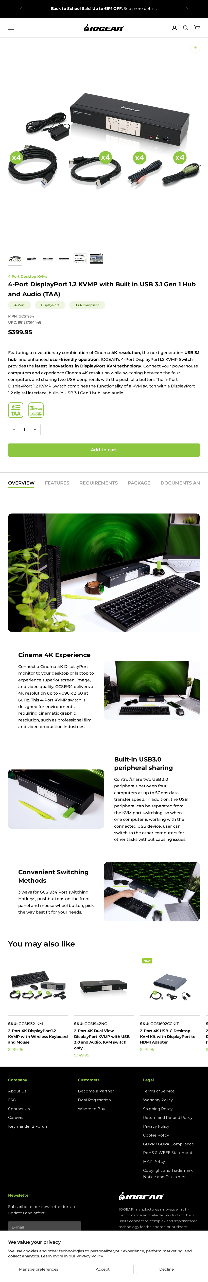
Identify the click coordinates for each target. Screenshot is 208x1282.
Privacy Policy (156, 1126)
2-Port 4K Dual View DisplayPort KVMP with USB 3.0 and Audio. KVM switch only (102, 1039)
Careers (15, 1117)
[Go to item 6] (96, 259)
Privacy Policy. (90, 1256)
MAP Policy (154, 1161)
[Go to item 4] (64, 259)
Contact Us (19, 1108)
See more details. (140, 8)
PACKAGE (139, 483)
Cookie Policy (156, 1135)
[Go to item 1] (15, 259)
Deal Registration (94, 1100)
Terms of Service (159, 1091)
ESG (12, 1100)
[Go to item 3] (48, 259)
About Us (17, 1091)
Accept (103, 1269)
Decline (166, 1269)
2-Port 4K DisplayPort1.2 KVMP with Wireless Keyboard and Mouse (38, 1036)
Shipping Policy (157, 1108)
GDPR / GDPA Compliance (168, 1144)
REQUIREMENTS (98, 483)
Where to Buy (91, 1108)
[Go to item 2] (31, 259)
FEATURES (57, 483)
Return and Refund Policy (168, 1117)
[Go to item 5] (80, 259)
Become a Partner (96, 1091)
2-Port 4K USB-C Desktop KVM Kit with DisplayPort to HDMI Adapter (168, 1036)
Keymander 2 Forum (28, 1126)
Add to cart (104, 450)
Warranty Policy (158, 1100)
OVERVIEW (21, 483)
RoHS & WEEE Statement (167, 1152)
